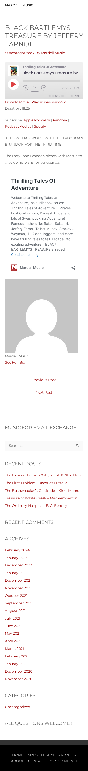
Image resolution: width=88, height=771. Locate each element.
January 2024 (16, 558)
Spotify (40, 126)
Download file (17, 102)
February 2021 (17, 656)
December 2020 (18, 671)
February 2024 (17, 550)
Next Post (44, 392)
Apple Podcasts (36, 120)
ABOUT (17, 761)
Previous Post (44, 380)
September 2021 (18, 603)
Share (75, 96)
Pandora (60, 120)
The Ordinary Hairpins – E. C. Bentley (36, 506)
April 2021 (13, 641)
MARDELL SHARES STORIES (52, 755)
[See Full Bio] (28, 362)
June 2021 (13, 626)
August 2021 (15, 611)
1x (34, 87)
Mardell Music (19, 5)
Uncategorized (19, 53)
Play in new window (49, 102)
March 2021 (14, 649)
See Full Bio (15, 362)
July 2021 (12, 618)
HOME (17, 755)
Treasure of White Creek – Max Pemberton (41, 498)
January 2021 (16, 664)
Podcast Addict (18, 126)
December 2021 (18, 580)
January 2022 (16, 573)
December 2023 (18, 565)
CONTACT (36, 761)
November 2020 (18, 679)
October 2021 (16, 596)
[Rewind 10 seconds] (26, 88)
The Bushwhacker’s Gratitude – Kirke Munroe (43, 490)
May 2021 (12, 633)
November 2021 (18, 588)
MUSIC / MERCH (63, 761)
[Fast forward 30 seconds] (46, 88)
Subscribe (56, 96)
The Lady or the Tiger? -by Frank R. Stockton (43, 475)
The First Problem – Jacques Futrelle (36, 483)
